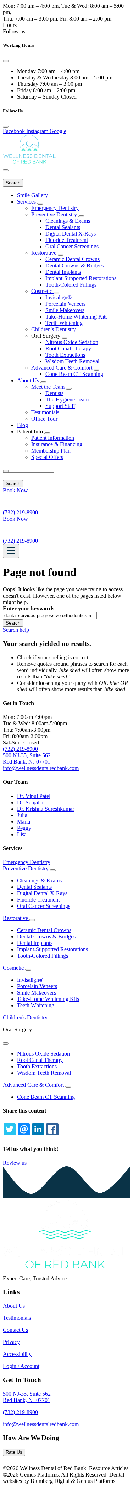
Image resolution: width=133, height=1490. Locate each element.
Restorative (44, 253)
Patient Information (52, 438)
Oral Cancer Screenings (72, 246)
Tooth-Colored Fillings (70, 285)
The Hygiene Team (67, 400)
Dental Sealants (62, 227)
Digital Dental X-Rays (70, 234)
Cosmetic (42, 291)
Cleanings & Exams (67, 221)
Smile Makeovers (64, 310)
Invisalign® (58, 297)
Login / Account (21, 1366)
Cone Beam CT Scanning (74, 374)
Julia (22, 815)
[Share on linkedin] (38, 1129)
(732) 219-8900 (20, 749)
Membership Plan (51, 451)
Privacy (11, 1342)
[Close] (6, 61)
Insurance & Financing (56, 444)
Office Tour (44, 419)
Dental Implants (63, 272)
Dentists (54, 393)
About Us (28, 380)
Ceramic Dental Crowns (72, 259)
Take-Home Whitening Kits (76, 317)
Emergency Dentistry (55, 208)
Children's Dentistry (53, 329)
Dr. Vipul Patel (33, 796)
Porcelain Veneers (65, 304)
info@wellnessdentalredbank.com (41, 1424)
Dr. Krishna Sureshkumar (45, 809)
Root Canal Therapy (68, 348)
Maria (23, 822)
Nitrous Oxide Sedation (71, 342)
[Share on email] (24, 1129)
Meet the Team (48, 387)
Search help (16, 630)
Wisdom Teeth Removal (72, 361)
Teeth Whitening (64, 323)
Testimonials (45, 412)
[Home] (29, 162)
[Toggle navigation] (11, 551)
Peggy (24, 828)
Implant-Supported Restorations (80, 278)
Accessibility (17, 1354)
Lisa (22, 834)
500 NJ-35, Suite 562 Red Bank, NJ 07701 (27, 758)
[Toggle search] (6, 471)
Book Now (15, 490)
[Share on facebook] (52, 1129)
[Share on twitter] (10, 1129)
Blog (22, 425)
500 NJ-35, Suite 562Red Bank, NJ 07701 (27, 1397)
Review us (15, 1163)
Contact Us (15, 1330)
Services (27, 202)
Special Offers (47, 457)
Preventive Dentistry (54, 214)
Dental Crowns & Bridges (74, 265)
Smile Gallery (32, 195)
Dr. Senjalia (30, 802)
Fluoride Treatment (66, 240)
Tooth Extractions (65, 355)
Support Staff (60, 406)
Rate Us (14, 1452)
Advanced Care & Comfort (62, 368)
